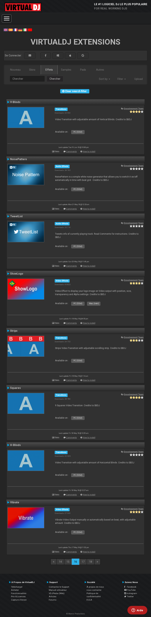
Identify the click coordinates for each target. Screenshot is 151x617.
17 (83, 561)
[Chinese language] (30, 29)
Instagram (131, 593)
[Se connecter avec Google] (83, 56)
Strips (13, 330)
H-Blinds (15, 445)
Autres (100, 69)
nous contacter (94, 590)
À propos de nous (95, 587)
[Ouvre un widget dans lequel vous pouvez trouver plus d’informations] (137, 610)
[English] (6, 29)
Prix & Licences (18, 596)
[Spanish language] (10, 29)
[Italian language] (25, 29)
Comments (71, 151)
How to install (89, 151)
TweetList (16, 216)
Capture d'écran (19, 600)
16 (75, 561)
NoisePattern (18, 159)
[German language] (20, 29)
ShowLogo (16, 273)
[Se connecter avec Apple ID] (70, 56)
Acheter (15, 590)
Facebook (130, 587)
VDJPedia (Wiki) (56, 593)
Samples (66, 69)
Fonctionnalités (18, 593)
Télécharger (16, 587)
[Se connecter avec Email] (30, 56)
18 (90, 561)
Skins (32, 69)
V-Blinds (15, 102)
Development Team (133, 108)
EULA (89, 600)
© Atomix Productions (75, 614)
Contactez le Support (59, 587)
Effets (49, 69)
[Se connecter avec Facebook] (45, 56)
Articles (52, 596)
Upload (138, 78)
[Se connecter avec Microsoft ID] (57, 56)
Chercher (55, 78)
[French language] (15, 29)
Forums (52, 600)
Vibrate (14, 502)
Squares (15, 387)
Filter (120, 78)
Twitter (130, 596)
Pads (83, 69)
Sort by (103, 78)
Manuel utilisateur (58, 590)
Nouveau (15, 69)
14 (60, 561)
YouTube (131, 590)
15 (67, 561)
